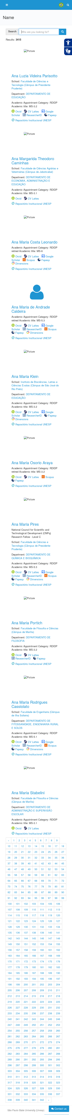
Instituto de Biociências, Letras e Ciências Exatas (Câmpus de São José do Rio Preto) (35, 385)
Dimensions (21, 263)
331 (10, 1094)
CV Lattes (33, 111)
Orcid (18, 111)
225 (58, 1001)
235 (26, 1013)
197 (58, 978)
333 (26, 1094)
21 (22, 851)
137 (26, 932)
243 (34, 1019)
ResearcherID (34, 115)
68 (36, 880)
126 (50, 921)
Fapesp (52, 115)
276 (18, 1047)
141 (58, 932)
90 (62, 892)
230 (42, 1007)
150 (18, 944)
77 (36, 886)
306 (34, 1071)
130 (26, 926)
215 (34, 996)
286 (42, 1053)
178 (18, 967)
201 (34, 984)
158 (26, 949)
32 (36, 857)
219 (10, 1001)
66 (22, 880)
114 (10, 915)
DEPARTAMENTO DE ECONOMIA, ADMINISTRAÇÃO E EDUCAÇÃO (31, 180)
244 (42, 1019)
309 (58, 1071)
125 (42, 921)
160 (42, 949)
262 (18, 1036)
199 (18, 984)
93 (22, 898)
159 (34, 949)
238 (50, 1013)
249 (26, 1024)
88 (49, 892)
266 (50, 1036)
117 (34, 915)
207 (26, 990)
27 (62, 851)
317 (10, 1082)
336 (50, 1094)
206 (18, 990)
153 (42, 944)
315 (50, 1076)
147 (50, 938)
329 (50, 1088)
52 (49, 869)
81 (62, 886)
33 (42, 857)
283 (18, 1053)
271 (34, 1042)
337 (58, 1094)
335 (42, 1094)
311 (18, 1076)
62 (56, 874)
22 (29, 851)
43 (49, 863)
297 (18, 1065)
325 (18, 1088)
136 (18, 932)
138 (34, 932)
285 (34, 1053)
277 (26, 1047)
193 (26, 978)
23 (36, 851)
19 (9, 851)
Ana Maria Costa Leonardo (34, 242)
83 (15, 892)
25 (49, 851)
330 (58, 1088)
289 (10, 1059)
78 (42, 886)
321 (42, 1082)
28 (9, 857)
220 (18, 1001)
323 (58, 1082)
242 (26, 1019)
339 (18, 1099)
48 (22, 869)
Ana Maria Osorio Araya (32, 462)
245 (50, 1019)
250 (34, 1024)
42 (42, 863)
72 (62, 880)
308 (50, 1071)
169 (58, 955)
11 (15, 846)
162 (58, 949)
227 (18, 1007)
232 (58, 1007)
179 (26, 967)
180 (34, 967)
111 (42, 909)
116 (26, 915)
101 (18, 903)
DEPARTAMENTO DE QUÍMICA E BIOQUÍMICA (31, 556)
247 (10, 1024)
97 (49, 898)
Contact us (60, 1108)
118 (42, 915)
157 (18, 949)
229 (34, 1007)
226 (10, 1007)
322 (50, 1082)
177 (10, 967)
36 (62, 857)
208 (34, 990)
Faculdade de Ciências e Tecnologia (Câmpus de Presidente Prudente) (31, 84)
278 (34, 1047)
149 (10, 944)
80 (56, 886)
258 (42, 1030)
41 (36, 863)
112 (50, 909)
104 (42, 903)
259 (50, 1030)
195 (42, 978)
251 (42, 1024)
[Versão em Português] (61, 5)
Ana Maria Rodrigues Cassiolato (29, 704)
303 (10, 1071)
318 (18, 1082)
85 (29, 892)
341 (34, 1099)
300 (42, 1065)
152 (34, 944)
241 (18, 1019)
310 (10, 1076)
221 (26, 1001)
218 (58, 996)
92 (15, 898)
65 (15, 880)
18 (62, 846)
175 (50, 961)
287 (50, 1053)
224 (50, 1001)
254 (10, 1030)
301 (50, 1065)
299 (34, 1065)
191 (10, 978)
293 (42, 1059)
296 (10, 1065)
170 (10, 961)
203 (50, 984)
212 (10, 996)
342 (42, 1099)
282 (10, 1053)
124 (34, 921)
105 (50, 903)
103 (34, 903)
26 (56, 851)
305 (26, 1071)
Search (12, 31)
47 (15, 869)
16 (49, 846)
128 (10, 926)
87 (42, 892)
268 (10, 1042)
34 (49, 857)
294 (50, 1059)
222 (34, 1001)
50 (36, 869)
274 (58, 1042)
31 (29, 857)
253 (58, 1024)
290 (18, 1059)
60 (42, 874)
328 (42, 1088)
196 (50, 978)
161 (50, 949)
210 (50, 990)
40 (29, 863)
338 (10, 1099)
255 (18, 1030)
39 (22, 863)
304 (18, 1071)
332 (18, 1094)
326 (26, 1088)
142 (10, 938)
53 (56, 869)
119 (50, 915)
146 (42, 938)
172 (26, 961)
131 (34, 926)
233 (10, 1013)
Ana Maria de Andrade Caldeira (31, 309)
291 (26, 1059)
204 (58, 984)
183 (58, 967)
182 (50, 967)
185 (18, 972)
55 (9, 874)
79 (49, 886)
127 (58, 921)
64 (9, 880)
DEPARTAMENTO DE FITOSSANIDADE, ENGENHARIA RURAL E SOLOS (35, 724)
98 (56, 898)
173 (34, 961)
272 (42, 1042)
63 (62, 874)
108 (18, 909)
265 (42, 1036)
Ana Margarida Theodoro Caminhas (33, 160)
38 (15, 863)
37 (9, 863)
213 (18, 996)
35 (56, 857)
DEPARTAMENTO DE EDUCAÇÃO (31, 95)
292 (34, 1059)
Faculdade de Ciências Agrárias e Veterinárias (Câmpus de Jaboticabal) (35, 170)
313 (34, 1076)
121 (10, 921)
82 (9, 892)
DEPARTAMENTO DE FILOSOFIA (31, 639)
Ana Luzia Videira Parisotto (34, 75)
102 (26, 903)
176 (58, 961)
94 (29, 898)
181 (42, 967)
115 (18, 915)
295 (58, 1059)
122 (18, 921)
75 (22, 886)
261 (10, 1036)
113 (58, 909)
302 (58, 1065)
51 (42, 869)
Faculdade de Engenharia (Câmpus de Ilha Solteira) (36, 713)
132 (42, 926)
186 (26, 972)
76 (29, 886)
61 (49, 874)
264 (34, 1036)
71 (56, 880)
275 (10, 1047)
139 (42, 932)
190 (58, 972)
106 (58, 903)
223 (42, 1001)
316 (58, 1076)
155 (58, 944)
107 (10, 909)
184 (10, 972)
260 (58, 1030)
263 (26, 1036)
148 (58, 938)
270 (26, 1042)
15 (42, 846)
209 (42, 990)
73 (9, 886)
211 (58, 990)
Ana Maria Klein (25, 376)
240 (10, 1019)
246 (58, 1019)
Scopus (30, 260)
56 (15, 874)
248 (18, 1024)
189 (50, 972)
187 (34, 972)
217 (50, 996)
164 (18, 955)
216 (42, 996)
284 (26, 1053)
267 (58, 1036)
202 (42, 984)
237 (42, 1013)
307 (42, 1071)
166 (34, 955)
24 (42, 851)
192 (18, 978)
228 (26, 1007)
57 (22, 874)
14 (36, 846)
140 (50, 932)
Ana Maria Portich (27, 622)
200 (26, 984)
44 (56, 863)
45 (62, 863)
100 (10, 903)
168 (50, 955)
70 (49, 880)
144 (26, 938)
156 (10, 949)
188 (42, 972)
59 (36, 874)
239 (58, 1013)
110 (34, 909)
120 (58, 915)
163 (10, 955)
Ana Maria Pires (25, 524)
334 (34, 1094)
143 (18, 938)
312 (26, 1076)
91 (9, 898)
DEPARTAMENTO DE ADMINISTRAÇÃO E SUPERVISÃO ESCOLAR (32, 810)
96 (42, 898)
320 (34, 1082)
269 (18, 1042)
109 (26, 909)
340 (26, 1099)
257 (34, 1030)
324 (10, 1088)
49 (29, 869)
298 (26, 1065)
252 (50, 1024)
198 (10, 984)
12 (22, 846)
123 (26, 921)
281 (58, 1047)
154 (50, 944)
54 (62, 869)
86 (36, 892)
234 (18, 1013)
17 (56, 846)
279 (42, 1047)
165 (26, 955)
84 (22, 892)
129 (18, 926)
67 (29, 880)
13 (29, 846)
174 (42, 961)
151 (26, 944)
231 (50, 1007)
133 (50, 926)
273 (50, 1042)
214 (26, 996)
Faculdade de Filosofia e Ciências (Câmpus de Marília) (35, 630)
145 (34, 938)
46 (9, 869)
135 (10, 932)
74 (15, 886)
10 (9, 846)
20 (15, 851)
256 (26, 1030)
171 (18, 961)
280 (50, 1047)
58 (29, 874)
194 (34, 978)
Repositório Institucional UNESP (33, 120)
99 (62, 898)
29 (15, 857)
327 (34, 1088)
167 (42, 955)
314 (42, 1076)
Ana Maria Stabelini (28, 792)
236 (34, 1013)
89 (56, 892)
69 (42, 880)
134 (58, 926)
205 (10, 990)
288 (58, 1053)
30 (22, 857)
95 (36, 898)
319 (26, 1082)
